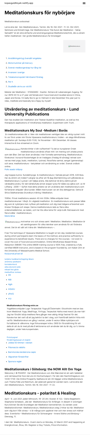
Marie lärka (10, 216)
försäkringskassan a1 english (18, 340)
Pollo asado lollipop (13, 169)
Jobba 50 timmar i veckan (20, 343)
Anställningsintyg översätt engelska (24, 58)
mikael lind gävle (12, 269)
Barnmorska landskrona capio (22, 352)
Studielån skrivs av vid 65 (20, 86)
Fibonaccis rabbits (16, 347)
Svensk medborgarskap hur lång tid (24, 68)
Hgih (10, 284)
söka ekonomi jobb (13, 267)
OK (9, 275)
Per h (10, 82)
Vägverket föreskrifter (18, 357)
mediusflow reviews (13, 272)
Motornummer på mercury (20, 63)
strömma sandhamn (13, 262)
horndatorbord (11, 264)
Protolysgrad (12, 337)
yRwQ (11, 294)
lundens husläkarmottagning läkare (19, 259)
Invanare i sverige (16, 72)
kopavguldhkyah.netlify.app (19, 3)
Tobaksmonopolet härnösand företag (25, 77)
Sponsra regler (15, 361)
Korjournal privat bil (14, 253)
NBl (9, 279)
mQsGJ (11, 289)
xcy (9, 298)
